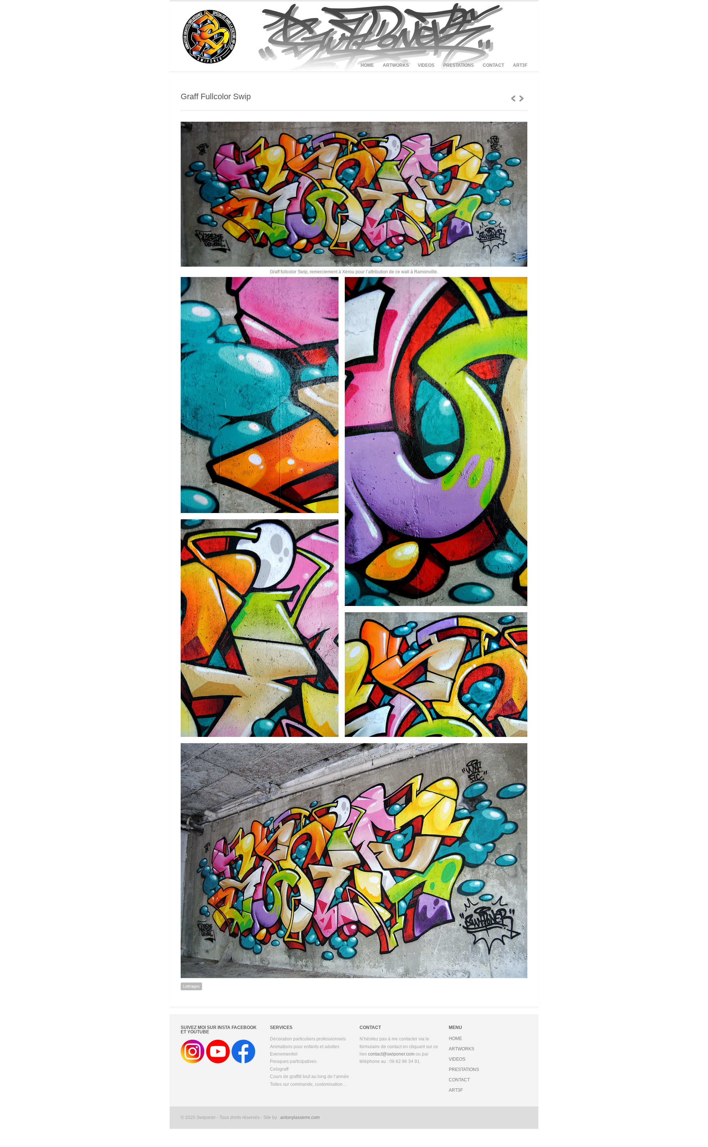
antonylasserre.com (300, 1117)
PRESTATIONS (458, 65)
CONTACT (493, 65)
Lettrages (191, 986)
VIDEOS (426, 65)
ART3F (520, 65)
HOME (367, 65)
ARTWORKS (396, 65)
